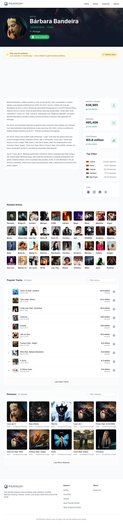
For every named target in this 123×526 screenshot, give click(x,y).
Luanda (92, 169)
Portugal (36, 31)
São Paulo (94, 177)
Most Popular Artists (71, 503)
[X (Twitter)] (106, 192)
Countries (106, 4)
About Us (97, 490)
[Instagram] (94, 192)
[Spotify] (88, 192)
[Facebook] (100, 192)
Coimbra (93, 173)
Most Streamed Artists (72, 507)
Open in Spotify (41, 37)
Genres (116, 4)
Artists (95, 4)
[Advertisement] (61, 78)
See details (92, 109)
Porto (92, 165)
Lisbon (92, 162)
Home (86, 4)
